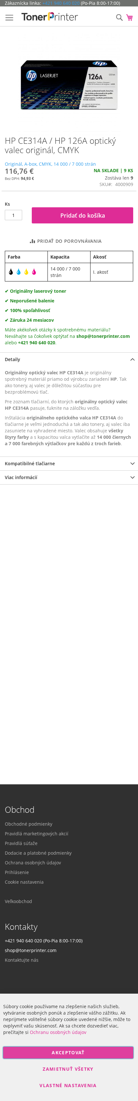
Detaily (12, 359)
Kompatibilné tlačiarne (30, 463)
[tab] (69, 359)
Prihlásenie (17, 872)
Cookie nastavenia (24, 882)
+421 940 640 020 (61, 3)
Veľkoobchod (18, 901)
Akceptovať (68, 1052)
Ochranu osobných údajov (58, 1032)
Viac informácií (21, 477)
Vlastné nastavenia (68, 1085)
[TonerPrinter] (50, 16)
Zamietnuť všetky (68, 1069)
